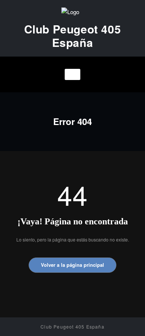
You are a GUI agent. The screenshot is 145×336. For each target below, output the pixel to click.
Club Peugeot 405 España (72, 35)
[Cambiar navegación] (73, 74)
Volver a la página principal (72, 265)
